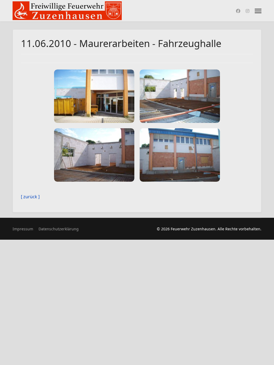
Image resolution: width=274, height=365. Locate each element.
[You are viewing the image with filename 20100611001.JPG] (94, 96)
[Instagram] (247, 11)
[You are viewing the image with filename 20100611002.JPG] (180, 96)
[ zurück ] (30, 197)
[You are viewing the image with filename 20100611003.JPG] (94, 155)
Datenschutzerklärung (59, 228)
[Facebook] (238, 11)
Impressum (23, 228)
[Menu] (258, 11)
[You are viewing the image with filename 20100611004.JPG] (180, 155)
